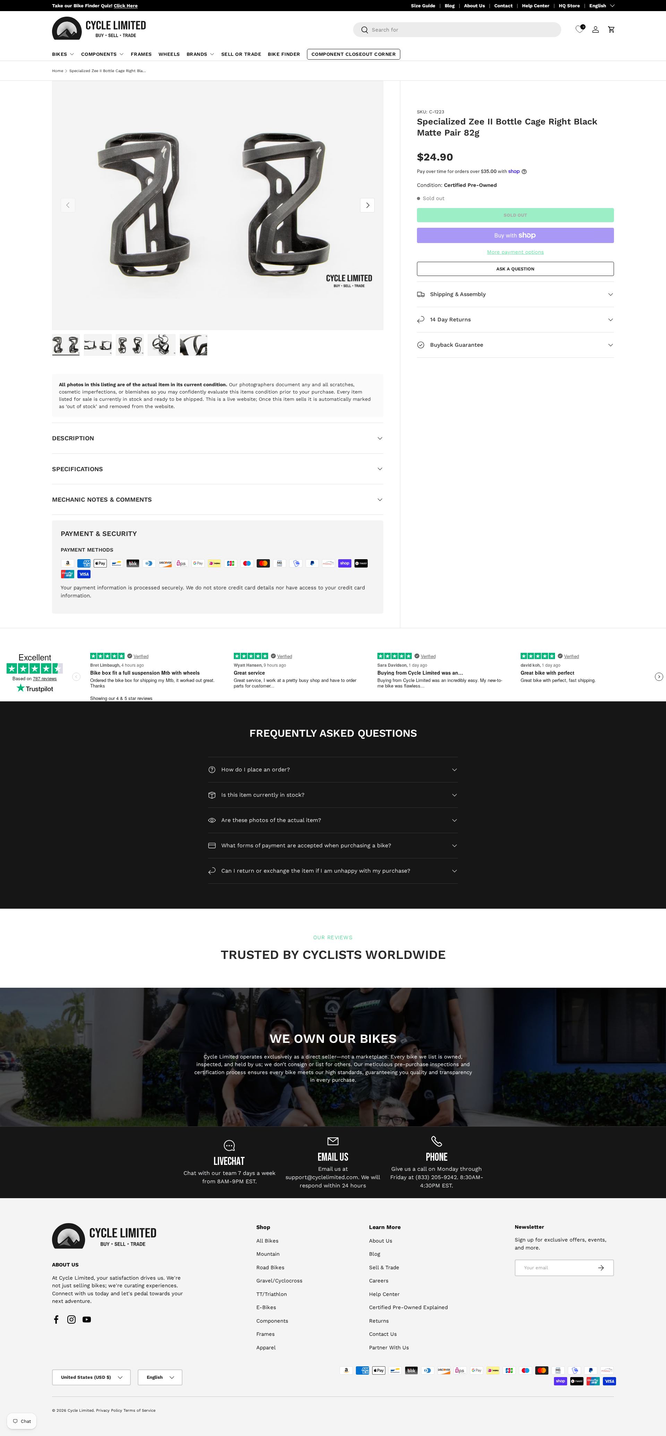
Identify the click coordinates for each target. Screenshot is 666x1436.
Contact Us (383, 1334)
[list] (217, 205)
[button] (611, 29)
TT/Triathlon (271, 1294)
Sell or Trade (241, 54)
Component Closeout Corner (353, 54)
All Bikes (267, 1241)
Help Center (535, 5)
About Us (474, 5)
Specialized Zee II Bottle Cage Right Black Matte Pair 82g (108, 71)
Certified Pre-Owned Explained (408, 1308)
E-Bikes (266, 1308)
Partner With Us (389, 1347)
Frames (141, 54)
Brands (197, 54)
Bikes (59, 54)
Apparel (266, 1347)
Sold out (515, 214)
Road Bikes (270, 1267)
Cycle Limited (81, 1410)
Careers (378, 1281)
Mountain (268, 1254)
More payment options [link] (515, 252)
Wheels (169, 54)
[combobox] (457, 29)
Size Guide (423, 5)
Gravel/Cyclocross (279, 1281)
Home (57, 71)
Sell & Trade (384, 1267)
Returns (379, 1321)
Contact (503, 5)
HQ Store (569, 5)
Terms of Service (139, 1410)
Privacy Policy (109, 1410)
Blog (450, 5)
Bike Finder (284, 54)
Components (99, 54)
